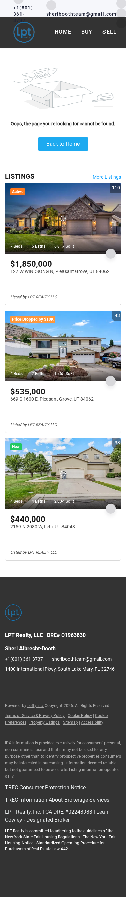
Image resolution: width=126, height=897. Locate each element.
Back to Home (63, 144)
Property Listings (44, 722)
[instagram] (23, 684)
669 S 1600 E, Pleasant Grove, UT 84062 (52, 399)
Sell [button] (109, 32)
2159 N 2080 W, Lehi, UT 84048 (42, 526)
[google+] (50, 684)
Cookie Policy (80, 715)
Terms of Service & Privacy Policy (35, 715)
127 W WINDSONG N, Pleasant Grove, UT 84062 (60, 271)
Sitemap (70, 722)
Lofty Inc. (35, 705)
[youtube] (37, 684)
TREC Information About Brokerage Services (57, 800)
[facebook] (10, 684)
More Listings (107, 177)
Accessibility (92, 722)
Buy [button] (86, 32)
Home (63, 32)
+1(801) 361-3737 (24, 659)
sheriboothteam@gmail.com (82, 659)
